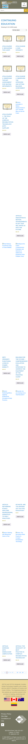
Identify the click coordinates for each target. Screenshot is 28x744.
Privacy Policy (6, 714)
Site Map (4, 716)
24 (22, 672)
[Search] (26, 10)
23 (20, 672)
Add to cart (7, 56)
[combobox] (12, 10)
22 (17, 672)
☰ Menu (24, 4)
